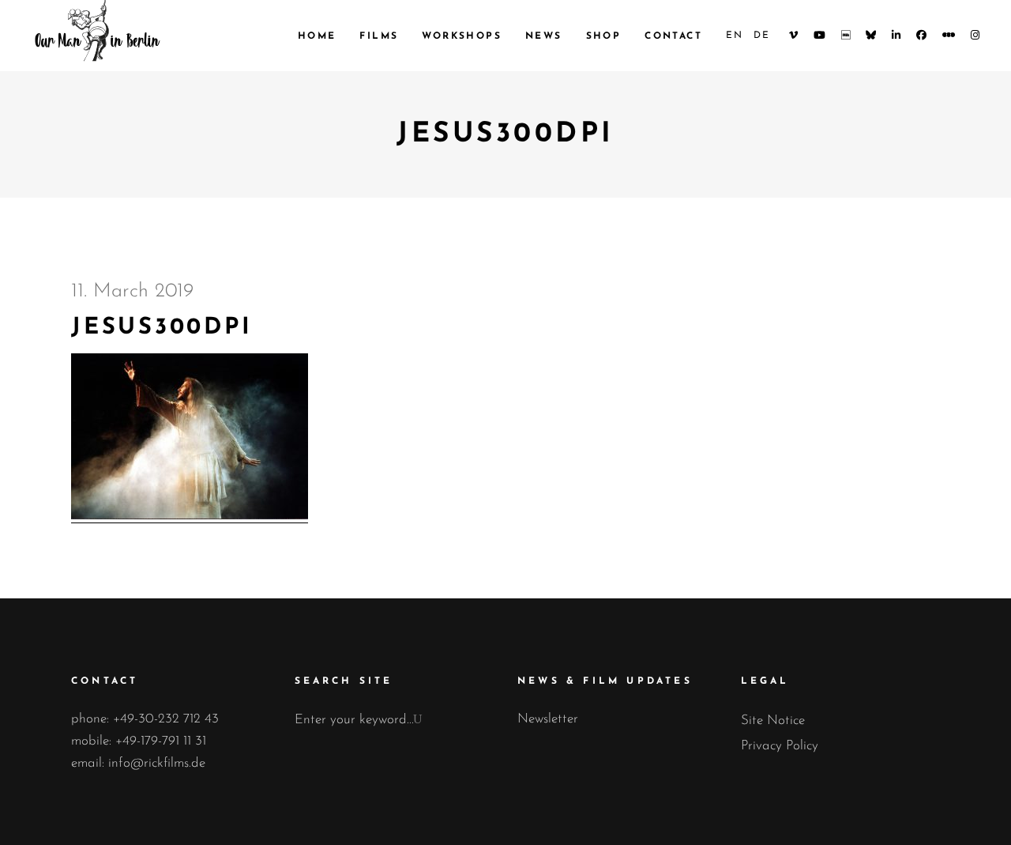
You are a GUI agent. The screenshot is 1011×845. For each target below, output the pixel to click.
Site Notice (773, 720)
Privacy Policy (779, 746)
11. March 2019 (132, 291)
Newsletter (547, 719)
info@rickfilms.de (156, 763)
